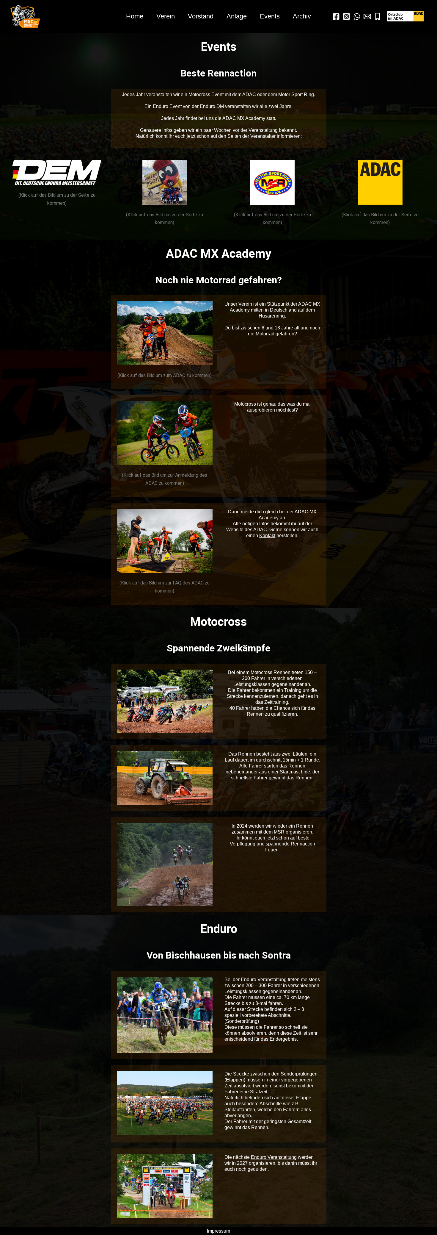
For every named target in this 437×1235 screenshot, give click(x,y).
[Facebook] (336, 16)
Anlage (237, 16)
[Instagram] (346, 16)
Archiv (302, 16)
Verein (165, 16)
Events (270, 16)
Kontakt (267, 535)
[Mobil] (377, 16)
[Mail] (367, 16)
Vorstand (200, 16)
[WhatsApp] (357, 16)
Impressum (218, 1231)
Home (134, 16)
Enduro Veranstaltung (274, 1157)
